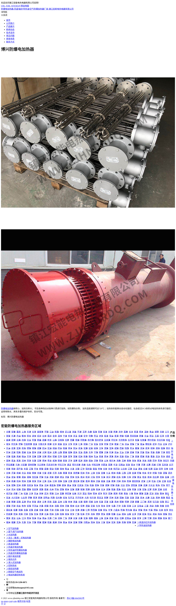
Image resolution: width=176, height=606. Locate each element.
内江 (160, 444)
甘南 (167, 506)
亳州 (70, 522)
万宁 (118, 506)
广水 (21, 493)
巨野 (39, 456)
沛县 (67, 477)
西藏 (72, 440)
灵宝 (106, 502)
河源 (139, 514)
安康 (85, 448)
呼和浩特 (96, 465)
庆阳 (57, 510)
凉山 (127, 444)
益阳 (93, 489)
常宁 (168, 485)
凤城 (154, 465)
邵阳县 (134, 485)
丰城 (39, 473)
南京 (34, 481)
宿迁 (144, 477)
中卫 (115, 465)
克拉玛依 (161, 440)
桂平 (166, 510)
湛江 (13, 518)
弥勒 (91, 436)
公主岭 (124, 469)
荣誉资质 (10, 39)
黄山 (65, 522)
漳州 (155, 518)
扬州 (8, 481)
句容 (160, 473)
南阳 (46, 506)
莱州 (116, 456)
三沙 (134, 506)
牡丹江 (71, 498)
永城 (8, 502)
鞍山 (67, 469)
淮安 (162, 477)
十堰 (131, 493)
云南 (18, 440)
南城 (18, 473)
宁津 (163, 452)
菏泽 (29, 461)
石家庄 (80, 485)
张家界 (35, 489)
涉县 (98, 481)
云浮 (134, 514)
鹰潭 (65, 473)
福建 (13, 522)
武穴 (46, 493)
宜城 (160, 489)
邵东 (128, 485)
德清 (115, 432)
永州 (51, 489)
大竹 (70, 444)
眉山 (142, 444)
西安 (122, 448)
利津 (111, 452)
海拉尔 (166, 461)
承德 (24, 485)
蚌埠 (129, 522)
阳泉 (18, 452)
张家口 (30, 485)
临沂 (80, 461)
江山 (51, 432)
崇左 (171, 510)
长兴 (131, 432)
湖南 (108, 489)
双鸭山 (46, 498)
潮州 (124, 514)
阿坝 (106, 444)
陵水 (103, 506)
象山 (151, 432)
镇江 (139, 477)
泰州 (149, 477)
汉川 (57, 493)
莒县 (122, 456)
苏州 (39, 481)
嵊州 (62, 432)
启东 (118, 477)
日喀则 (61, 440)
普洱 (116, 436)
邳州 (72, 477)
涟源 (145, 485)
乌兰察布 (41, 465)
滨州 (24, 461)
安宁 (85, 436)
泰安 (65, 461)
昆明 (13, 440)
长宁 (55, 444)
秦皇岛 (52, 485)
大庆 (87, 498)
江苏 (44, 481)
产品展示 (10, 26)
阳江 (149, 514)
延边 (156, 469)
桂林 (62, 514)
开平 (88, 514)
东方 (98, 506)
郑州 (62, 506)
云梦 (149, 489)
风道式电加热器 (14, 547)
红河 (162, 436)
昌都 (44, 440)
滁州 (93, 522)
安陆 (144, 489)
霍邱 (44, 522)
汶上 (122, 452)
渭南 (106, 448)
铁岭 (13, 469)
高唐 (158, 452)
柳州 (67, 514)
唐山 (69, 485)
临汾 (49, 452)
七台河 (24, 498)
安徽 (13, 432)
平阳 (46, 432)
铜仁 (105, 510)
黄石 (126, 493)
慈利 (97, 485)
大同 (44, 452)
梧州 (51, 514)
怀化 (57, 489)
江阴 (129, 473)
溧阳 (113, 477)
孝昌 (134, 489)
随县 (113, 489)
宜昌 (146, 493)
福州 (8, 522)
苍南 (100, 432)
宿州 (108, 522)
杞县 (101, 502)
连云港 (156, 477)
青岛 (101, 461)
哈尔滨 (93, 498)
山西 (60, 452)
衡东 (158, 485)
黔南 (123, 510)
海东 (134, 461)
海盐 (74, 432)
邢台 (41, 485)
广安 (137, 444)
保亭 (82, 506)
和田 (137, 440)
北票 (148, 465)
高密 (137, 456)
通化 (140, 469)
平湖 (79, 432)
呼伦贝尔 (62, 465)
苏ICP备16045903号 (75, 598)
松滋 (26, 493)
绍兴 (39, 436)
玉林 (57, 514)
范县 (127, 498)
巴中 (111, 444)
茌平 (60, 456)
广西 (77, 514)
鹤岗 (40, 498)
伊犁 (21, 444)
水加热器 (11, 535)
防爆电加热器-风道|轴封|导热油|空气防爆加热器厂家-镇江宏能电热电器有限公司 (37, 9)
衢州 (24, 436)
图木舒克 (99, 440)
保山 (111, 436)
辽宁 (82, 469)
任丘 (154, 481)
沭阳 (134, 477)
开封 (13, 506)
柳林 (152, 448)
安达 (8, 498)
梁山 (116, 452)
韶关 (144, 514)
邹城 (75, 456)
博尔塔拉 (151, 440)
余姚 (162, 432)
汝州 (96, 502)
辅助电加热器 (13, 541)
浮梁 (13, 473)
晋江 (116, 518)
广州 (55, 518)
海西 (149, 461)
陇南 (21, 510)
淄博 (75, 461)
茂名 (170, 514)
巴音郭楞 (28, 444)
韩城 (65, 448)
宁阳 (96, 452)
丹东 (36, 469)
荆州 (136, 493)
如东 (77, 477)
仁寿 (80, 444)
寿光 (163, 456)
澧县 (24, 489)
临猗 (163, 448)
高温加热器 (12, 544)
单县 (147, 456)
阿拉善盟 (10, 465)
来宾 (21, 514)
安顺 (100, 510)
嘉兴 (49, 436)
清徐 (158, 448)
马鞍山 (86, 522)
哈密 (168, 440)
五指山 (140, 506)
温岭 (146, 432)
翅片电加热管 (13, 556)
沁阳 (65, 502)
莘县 (152, 452)
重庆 (18, 432)
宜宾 (18, 448)
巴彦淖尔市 (51, 465)
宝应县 (35, 477)
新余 (70, 473)
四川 (44, 448)
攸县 (92, 485)
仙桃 (74, 493)
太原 (55, 452)
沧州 (46, 485)
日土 (29, 440)
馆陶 (13, 485)
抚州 (82, 473)
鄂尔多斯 (76, 465)
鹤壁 (137, 502)
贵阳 (140, 510)
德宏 (122, 436)
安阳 (29, 506)
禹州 (116, 502)
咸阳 (116, 448)
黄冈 (115, 493)
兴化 (93, 477)
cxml (10, 601)
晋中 (34, 452)
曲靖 (8, 440)
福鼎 (91, 518)
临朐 (70, 452)
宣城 (75, 522)
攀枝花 (148, 444)
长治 (29, 452)
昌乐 (75, 452)
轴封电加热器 (172, 451)
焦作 (24, 506)
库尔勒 (91, 440)
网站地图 (25, 6)
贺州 (15, 514)
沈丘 (152, 498)
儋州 (72, 506)
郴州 (67, 489)
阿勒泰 (83, 440)
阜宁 (149, 473)
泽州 (142, 448)
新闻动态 (10, 29)
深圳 (60, 518)
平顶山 (35, 506)
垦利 (8, 461)
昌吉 (35, 444)
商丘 (18, 506)
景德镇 (76, 473)
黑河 (35, 498)
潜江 (84, 493)
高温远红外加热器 (146, 522)
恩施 (110, 493)
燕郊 (129, 481)
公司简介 (10, 23)
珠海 (34, 518)
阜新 (8, 469)
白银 (62, 510)
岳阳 (72, 489)
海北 (144, 461)
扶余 (110, 469)
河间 (118, 481)
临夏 (15, 510)
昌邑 (85, 452)
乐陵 (8, 456)
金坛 (13, 477)
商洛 (80, 448)
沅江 (123, 485)
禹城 (18, 456)
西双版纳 (134, 436)
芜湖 (134, 522)
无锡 (29, 481)
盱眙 (139, 473)
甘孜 (101, 444)
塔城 (77, 440)
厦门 (170, 518)
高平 (147, 448)
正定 (164, 481)
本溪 (26, 469)
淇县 (137, 498)
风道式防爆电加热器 (16, 553)
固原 (110, 465)
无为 (18, 522)
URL (3, 6)
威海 (55, 461)
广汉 (91, 444)
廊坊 (64, 485)
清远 (155, 514)
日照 (39, 461)
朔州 (168, 448)
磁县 (103, 481)
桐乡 (141, 432)
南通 (13, 481)
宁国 (34, 522)
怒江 (96, 436)
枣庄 (49, 461)
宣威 (80, 436)
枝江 (124, 489)
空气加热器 (12, 528)
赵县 (169, 481)
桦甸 (100, 469)
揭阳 (165, 514)
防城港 (9, 514)
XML (8, 6)
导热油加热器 (144, 525)
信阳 (162, 502)
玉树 (124, 461)
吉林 (166, 469)
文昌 (124, 506)
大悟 (139, 489)
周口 (167, 502)
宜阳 (18, 502)
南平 (139, 518)
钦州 (36, 514)
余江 (24, 473)
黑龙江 (100, 498)
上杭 (101, 518)
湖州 (34, 436)
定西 (31, 510)
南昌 (118, 473)
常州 (24, 481)
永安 (75, 518)
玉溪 (157, 436)
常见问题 (10, 36)
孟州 (60, 502)
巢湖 (55, 522)
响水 (144, 473)
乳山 (96, 456)
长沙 (103, 489)
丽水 (29, 436)
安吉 (105, 432)
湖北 (157, 493)
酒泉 (46, 510)
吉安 (98, 473)
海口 (151, 506)
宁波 (65, 436)
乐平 (55, 473)
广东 (65, 518)
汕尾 (129, 514)
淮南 (118, 522)
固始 (122, 498)
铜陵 (80, 522)
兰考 (44, 502)
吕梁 (13, 452)
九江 (108, 473)
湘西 (41, 489)
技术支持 (10, 33)
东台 (46, 477)
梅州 (160, 514)
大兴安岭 (15, 498)
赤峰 (83, 465)
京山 (36, 493)
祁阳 (112, 485)
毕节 (110, 510)
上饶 (93, 473)
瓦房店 (165, 465)
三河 (148, 481)
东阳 (110, 432)
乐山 (8, 448)
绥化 (65, 498)
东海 (103, 477)
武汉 (151, 493)
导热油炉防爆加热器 (16, 550)
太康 (147, 498)
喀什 (8, 444)
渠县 (60, 444)
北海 (46, 514)
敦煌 (162, 506)
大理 (167, 436)
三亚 (146, 506)
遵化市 (76, 481)
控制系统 (11, 565)
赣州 (113, 473)
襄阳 (141, 493)
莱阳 (168, 452)
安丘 (80, 452)
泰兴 (82, 477)
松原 (150, 469)
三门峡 (143, 502)
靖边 (55, 448)
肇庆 (8, 518)
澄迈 (88, 506)
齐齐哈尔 (79, 498)
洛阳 (57, 506)
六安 (103, 522)
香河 (88, 481)
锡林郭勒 (32, 465)
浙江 (75, 436)
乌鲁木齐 (42, 444)
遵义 (135, 510)
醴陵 (29, 489)
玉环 (84, 432)
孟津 (24, 502)
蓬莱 (111, 456)
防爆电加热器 (7, 408)
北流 (161, 510)
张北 (8, 485)
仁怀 (88, 510)
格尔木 (112, 461)
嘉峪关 (9, 510)
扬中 (98, 477)
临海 (95, 432)
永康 (90, 432)
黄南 (129, 461)
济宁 (70, 461)
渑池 (158, 498)
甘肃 (77, 510)
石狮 (122, 518)
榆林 (96, 448)
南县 (117, 485)
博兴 (49, 456)
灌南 (29, 477)
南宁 (72, 514)
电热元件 (11, 559)
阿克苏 (14, 444)
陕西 (127, 448)
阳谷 (147, 452)
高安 (29, 473)
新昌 (57, 432)
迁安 (159, 481)
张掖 (41, 510)
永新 (60, 473)
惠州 (29, 518)
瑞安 (8, 436)
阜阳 (124, 522)
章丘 (13, 461)
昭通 (127, 436)
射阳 (155, 473)
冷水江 (151, 485)
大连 (72, 469)
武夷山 (128, 518)
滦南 (60, 481)
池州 (60, 522)
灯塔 (159, 465)
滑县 (75, 502)
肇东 (167, 493)
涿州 (124, 481)
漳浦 (70, 518)
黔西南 (94, 510)
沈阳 (77, 469)
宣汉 (65, 444)
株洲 (98, 489)
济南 (96, 461)
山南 (55, 440)
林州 (70, 502)
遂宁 (155, 444)
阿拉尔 (114, 440)
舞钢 (13, 502)
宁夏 (138, 465)
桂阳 (18, 489)
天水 (67, 510)
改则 (24, 440)
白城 (145, 469)
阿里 (34, 440)
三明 (144, 518)
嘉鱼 (118, 489)
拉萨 (67, 440)
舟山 (18, 436)
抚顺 (57, 469)
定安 (93, 506)
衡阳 (82, 489)
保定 (74, 485)
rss (2, 601)
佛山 (44, 518)
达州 (165, 444)
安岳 (96, 444)
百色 (31, 514)
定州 (18, 485)
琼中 (108, 506)
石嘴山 (122, 465)
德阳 (29, 448)
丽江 (151, 436)
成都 (39, 448)
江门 (24, 518)
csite (15, 601)
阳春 (113, 514)
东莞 (49, 518)
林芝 (49, 440)
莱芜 (18, 461)
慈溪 (136, 432)
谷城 (165, 489)
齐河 (29, 456)
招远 (80, 456)
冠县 (142, 452)
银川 (133, 465)
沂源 (127, 452)
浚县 (132, 498)
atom (6, 601)
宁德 (149, 518)
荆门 (105, 493)
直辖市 (40, 432)
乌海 (17, 465)
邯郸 (59, 485)
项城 (91, 502)
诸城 (168, 456)
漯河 (149, 502)
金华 (55, 436)
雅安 (116, 444)
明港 (127, 502)
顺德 (108, 514)
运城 (39, 452)
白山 (135, 469)
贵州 (145, 510)
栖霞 (101, 452)
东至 (24, 522)
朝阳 (41, 469)
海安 (51, 477)
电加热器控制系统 (15, 575)
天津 (29, 432)
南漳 (155, 489)
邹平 (70, 456)
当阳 (129, 489)
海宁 (121, 432)
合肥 (8, 432)
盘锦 (46, 469)
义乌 (167, 432)
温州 (60, 436)
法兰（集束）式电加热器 (18, 538)
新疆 (49, 444)
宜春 (103, 473)
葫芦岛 (19, 469)
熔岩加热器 (12, 569)
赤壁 (15, 493)
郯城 (132, 452)
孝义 (132, 448)
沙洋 (31, 493)
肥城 (142, 456)
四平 (161, 469)
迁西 (70, 481)
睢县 (168, 498)
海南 (118, 461)
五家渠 (107, 440)
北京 (34, 432)
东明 (44, 456)
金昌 (26, 510)
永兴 (8, 489)
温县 (55, 502)
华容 (102, 485)
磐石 (95, 469)
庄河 (171, 465)
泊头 (49, 481)
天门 (79, 493)
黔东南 (129, 510)
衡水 (36, 485)
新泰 (85, 456)
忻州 (8, 452)
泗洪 (170, 473)
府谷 (60, 448)
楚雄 (141, 436)
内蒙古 (104, 465)
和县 (49, 522)
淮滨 (116, 498)
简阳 (85, 444)
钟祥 (41, 493)
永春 (80, 518)
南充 (24, 448)
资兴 (13, 489)
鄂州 (95, 493)
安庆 (113, 522)
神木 (70, 448)
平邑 (137, 452)
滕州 (91, 456)
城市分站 (21, 601)
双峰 (140, 485)
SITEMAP (15, 6)
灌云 (24, 477)
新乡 (51, 506)
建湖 (57, 477)
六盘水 (116, 510)
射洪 (75, 444)
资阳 (132, 444)
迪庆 (101, 436)
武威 (36, 510)
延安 (91, 448)
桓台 (127, 456)
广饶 (132, 456)
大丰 (129, 477)
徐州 (18, 481)
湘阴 (107, 485)
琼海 (129, 506)
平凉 (51, 510)
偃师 (85, 502)
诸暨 (157, 432)
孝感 (121, 493)
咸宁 (100, 493)
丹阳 (41, 477)
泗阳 (165, 473)
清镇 (82, 510)
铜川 (75, 448)
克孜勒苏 (123, 440)
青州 (106, 456)
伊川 (29, 502)
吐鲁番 (143, 440)
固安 (82, 481)
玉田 (65, 481)
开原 (143, 465)
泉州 (165, 518)
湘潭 (77, 489)
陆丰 (82, 514)
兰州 (72, 510)
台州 (44, 436)
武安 (143, 481)
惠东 (103, 514)
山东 (106, 461)
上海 (24, 432)
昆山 (8, 477)
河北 (87, 485)
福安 (96, 518)
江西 (124, 473)
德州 (44, 461)
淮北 (98, 522)
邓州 (111, 498)
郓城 (55, 456)
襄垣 (137, 448)
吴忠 (128, 465)
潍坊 (85, 461)
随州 (90, 493)
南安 (111, 518)
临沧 (106, 436)
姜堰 (18, 477)
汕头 (18, 518)
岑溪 (150, 510)
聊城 (60, 461)
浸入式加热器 (13, 562)
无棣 (34, 456)
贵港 (41, 514)
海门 (108, 477)
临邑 (13, 456)
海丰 (93, 514)
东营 (34, 461)
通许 (39, 502)
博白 (156, 510)
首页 (8, 20)
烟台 (91, 461)
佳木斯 (59, 498)
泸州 (170, 444)
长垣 (80, 502)
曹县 (152, 456)
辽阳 (31, 469)
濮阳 (8, 506)
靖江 (62, 477)
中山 (39, 518)
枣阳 (51, 493)
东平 (91, 452)
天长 (29, 522)
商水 (142, 498)
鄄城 (65, 452)
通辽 (69, 465)
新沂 (88, 477)
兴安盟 (24, 465)
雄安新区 (136, 481)
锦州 (62, 469)
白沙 (77, 506)
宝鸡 (111, 448)
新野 (106, 498)
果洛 (139, 461)
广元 (122, 444)
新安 (34, 502)
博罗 (98, 514)
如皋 (124, 477)
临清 (65, 456)
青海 (160, 461)
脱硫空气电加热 (14, 572)
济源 (132, 502)
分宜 (44, 473)
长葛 (111, 502)
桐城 (39, 522)
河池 (26, 514)
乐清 (13, 436)
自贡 (13, 448)
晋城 (24, 452)
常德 (88, 489)
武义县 (68, 432)
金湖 (134, 473)
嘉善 (126, 432)
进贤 (49, 473)
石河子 (131, 440)
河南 (67, 506)
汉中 (101, 448)
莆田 (160, 518)
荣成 (101, 456)
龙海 (106, 518)
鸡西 (53, 498)
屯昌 (113, 506)
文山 (146, 436)
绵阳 (34, 448)
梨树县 (89, 469)
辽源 (130, 469)
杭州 (70, 436)
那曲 (39, 440)
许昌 (41, 506)
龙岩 (134, 518)
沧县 (108, 481)
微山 (24, 456)
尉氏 (49, 502)
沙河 (55, 481)
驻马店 (156, 502)
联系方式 (10, 42)
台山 (118, 514)
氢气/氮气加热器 (14, 532)
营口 (51, 469)
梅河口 (116, 469)
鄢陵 (122, 502)
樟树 (34, 473)
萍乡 (88, 473)
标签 (28, 601)
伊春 (30, 498)
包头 (89, 465)
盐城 (167, 477)
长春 (171, 469)
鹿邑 (163, 498)
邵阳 (62, 489)
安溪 (85, 518)
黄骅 (113, 481)
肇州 (162, 493)
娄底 (46, 489)
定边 (49, 448)
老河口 (9, 493)
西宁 (155, 461)
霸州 (93, 481)
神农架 (68, 493)
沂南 (106, 452)
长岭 (105, 469)
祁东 (163, 485)
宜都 (62, 493)
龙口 (158, 456)
